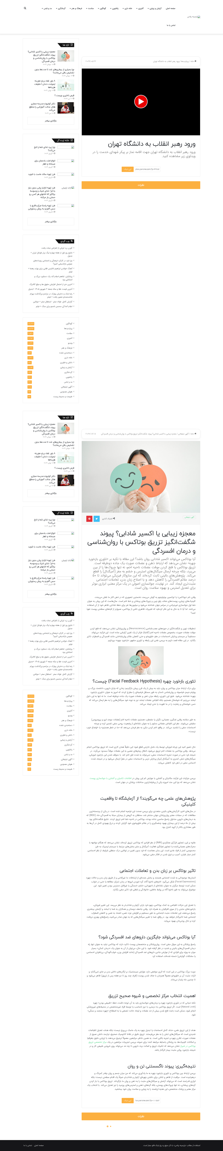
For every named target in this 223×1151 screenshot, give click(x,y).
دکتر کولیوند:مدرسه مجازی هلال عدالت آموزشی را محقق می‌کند (42, 107)
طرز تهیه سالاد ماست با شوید (41, 174)
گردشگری (62, 8)
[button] (141, 101)
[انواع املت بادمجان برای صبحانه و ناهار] (65, 165)
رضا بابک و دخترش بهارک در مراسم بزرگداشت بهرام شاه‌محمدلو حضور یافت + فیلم (51, 295)
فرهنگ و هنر (77, 8)
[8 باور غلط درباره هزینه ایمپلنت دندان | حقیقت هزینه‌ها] (65, 85)
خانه (192, 61)
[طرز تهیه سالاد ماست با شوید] (65, 178)
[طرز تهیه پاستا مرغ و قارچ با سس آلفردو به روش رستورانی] (65, 209)
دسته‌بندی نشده (65, 352)
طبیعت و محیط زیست (62, 396)
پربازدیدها (185, 61)
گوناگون (103, 8)
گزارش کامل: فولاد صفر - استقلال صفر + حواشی (52, 301)
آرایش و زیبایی (155, 8)
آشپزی (141, 8)
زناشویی (115, 8)
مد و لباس (48, 8)
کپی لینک (127, 169)
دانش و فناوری (66, 362)
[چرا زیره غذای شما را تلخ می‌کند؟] (65, 151)
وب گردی (65, 241)
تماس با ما (171, 25)
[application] (141, 102)
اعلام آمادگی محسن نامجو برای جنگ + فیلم (54, 306)
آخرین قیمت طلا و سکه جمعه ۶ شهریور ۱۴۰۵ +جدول (50, 289)
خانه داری (128, 8)
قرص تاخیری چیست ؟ (64, 95)
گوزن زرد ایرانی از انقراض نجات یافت (56, 248)
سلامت (91, 8)
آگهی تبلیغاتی (66, 386)
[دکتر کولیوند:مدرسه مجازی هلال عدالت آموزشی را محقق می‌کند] (65, 108)
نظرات (141, 185)
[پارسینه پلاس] (193, 17)
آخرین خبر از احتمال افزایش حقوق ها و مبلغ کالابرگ (50, 284)
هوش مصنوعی (66, 391)
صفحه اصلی (170, 8)
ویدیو (70, 343)
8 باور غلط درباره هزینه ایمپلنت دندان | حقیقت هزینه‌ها (44, 84)
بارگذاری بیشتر (50, 120)
